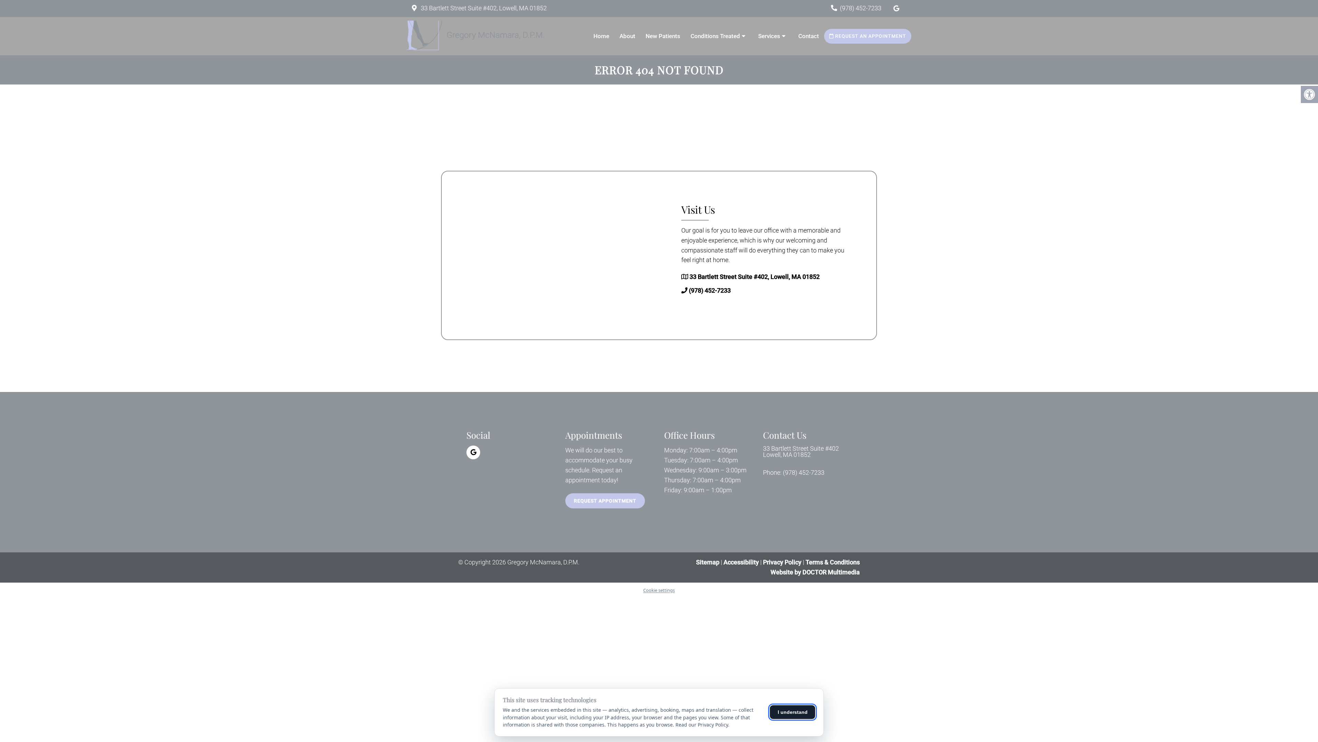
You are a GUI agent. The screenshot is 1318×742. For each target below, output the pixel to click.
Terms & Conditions (833, 562)
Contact (808, 36)
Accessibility (741, 562)
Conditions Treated (715, 36)
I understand (793, 712)
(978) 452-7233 (860, 8)
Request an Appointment (870, 36)
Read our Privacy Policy (701, 724)
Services (769, 36)
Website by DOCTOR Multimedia (815, 572)
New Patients (663, 36)
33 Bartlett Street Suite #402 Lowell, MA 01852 (801, 452)
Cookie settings (659, 590)
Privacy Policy (783, 562)
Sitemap (707, 562)
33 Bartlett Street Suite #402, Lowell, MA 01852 (483, 8)
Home (601, 36)
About (627, 36)
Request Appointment (605, 501)
